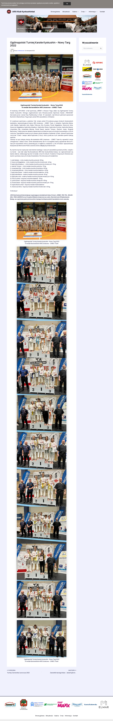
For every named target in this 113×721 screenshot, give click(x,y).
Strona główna (55, 12)
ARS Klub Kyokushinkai (23, 11)
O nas (83, 12)
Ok (67, 4)
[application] (78, 11)
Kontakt (102, 12)
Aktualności (66, 12)
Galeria (74, 12)
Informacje (92, 12)
